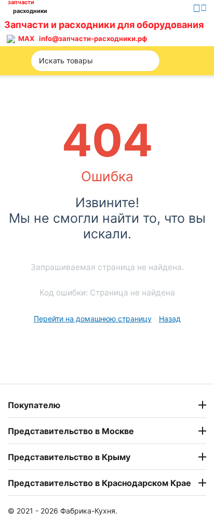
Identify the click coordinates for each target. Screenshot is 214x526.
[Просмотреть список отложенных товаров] (177, 31)
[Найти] (148, 60)
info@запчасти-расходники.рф (93, 38)
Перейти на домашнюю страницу (93, 318)
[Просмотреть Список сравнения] (154, 31)
